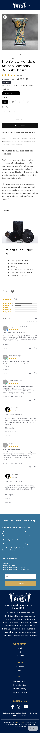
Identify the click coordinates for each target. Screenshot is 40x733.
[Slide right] (24, 54)
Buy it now (20, 126)
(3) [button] (12, 303)
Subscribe (20, 583)
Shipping (15, 85)
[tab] (6, 318)
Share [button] (6, 210)
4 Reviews (19, 75)
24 (21, 102)
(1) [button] (12, 305)
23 (14, 102)
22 (6, 102)
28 (29, 102)
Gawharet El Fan (12, 93)
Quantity (5, 107)
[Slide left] (15, 54)
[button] (4, 5)
